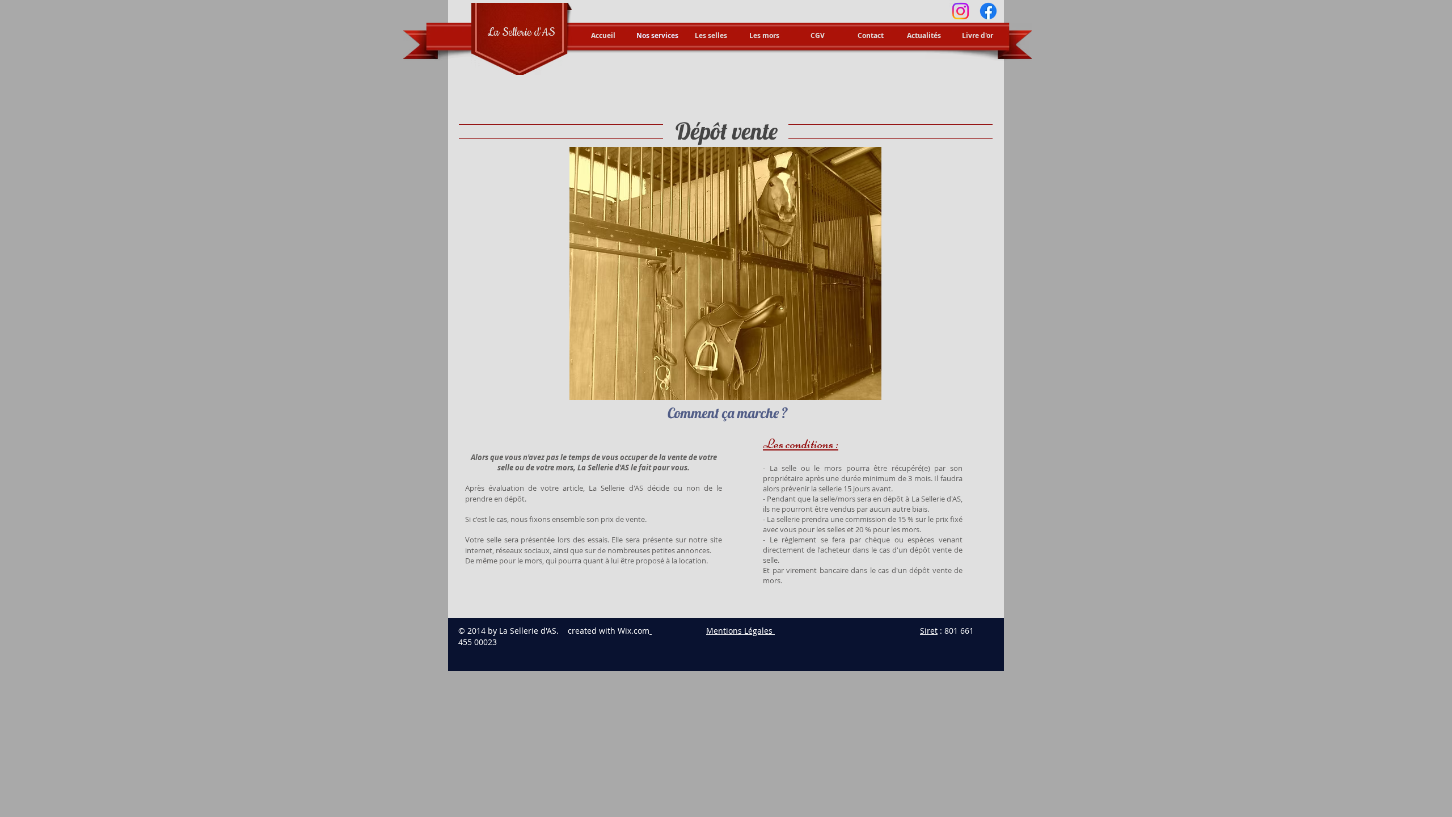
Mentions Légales (739, 630)
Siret (929, 630)
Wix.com (633, 630)
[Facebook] (988, 11)
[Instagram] (960, 11)
